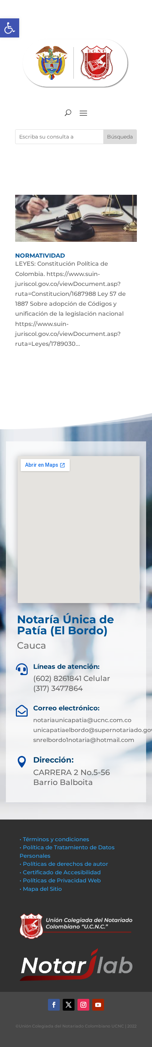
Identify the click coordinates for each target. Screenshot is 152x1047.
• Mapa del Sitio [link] (41, 888)
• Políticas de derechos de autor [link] (64, 863)
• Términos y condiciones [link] (54, 839)
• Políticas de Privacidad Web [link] (60, 880)
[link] (9, 27)
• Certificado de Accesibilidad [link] (60, 872)
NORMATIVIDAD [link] (40, 255)
